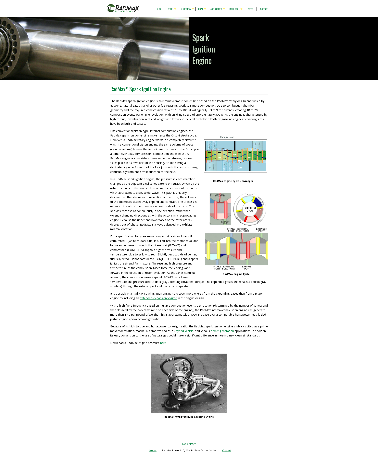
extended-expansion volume (158, 298)
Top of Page (189, 444)
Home (158, 9)
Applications (216, 9)
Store (250, 9)
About (170, 9)
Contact (264, 9)
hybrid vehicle (184, 331)
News (200, 9)
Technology (186, 9)
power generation (222, 331)
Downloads (234, 9)
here (163, 343)
